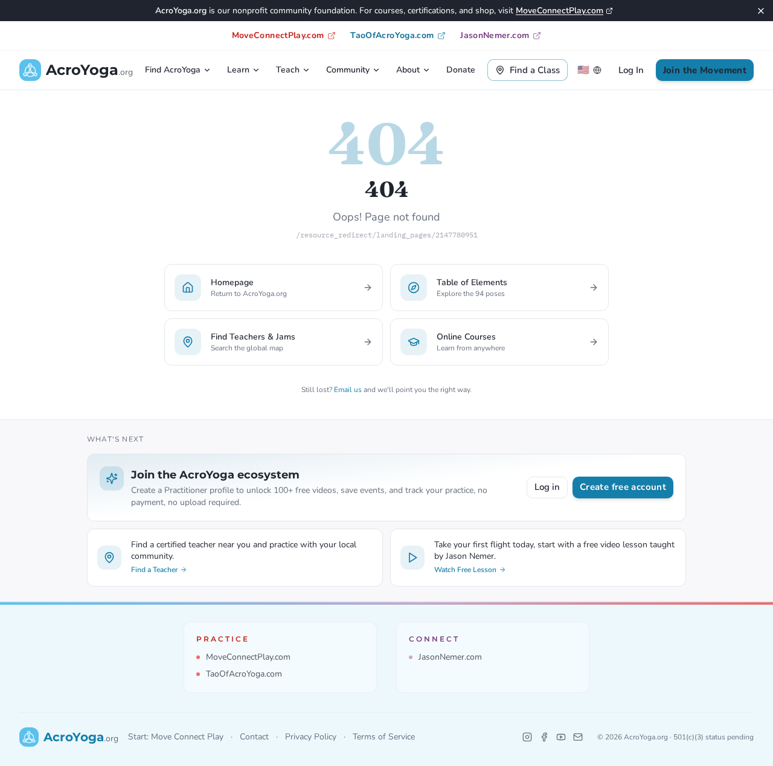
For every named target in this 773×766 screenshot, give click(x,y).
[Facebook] (544, 737)
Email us (348, 389)
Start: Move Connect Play (175, 736)
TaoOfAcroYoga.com (392, 35)
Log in (547, 487)
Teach (288, 70)
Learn (238, 70)
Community (348, 70)
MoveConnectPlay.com (559, 10)
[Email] (578, 737)
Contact (254, 736)
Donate (460, 70)
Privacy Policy (310, 736)
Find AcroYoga (172, 70)
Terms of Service (384, 736)
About (408, 70)
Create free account (623, 487)
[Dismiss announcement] (761, 11)
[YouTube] (561, 737)
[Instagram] (527, 737)
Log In (631, 70)
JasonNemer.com (494, 35)
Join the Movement (704, 70)
